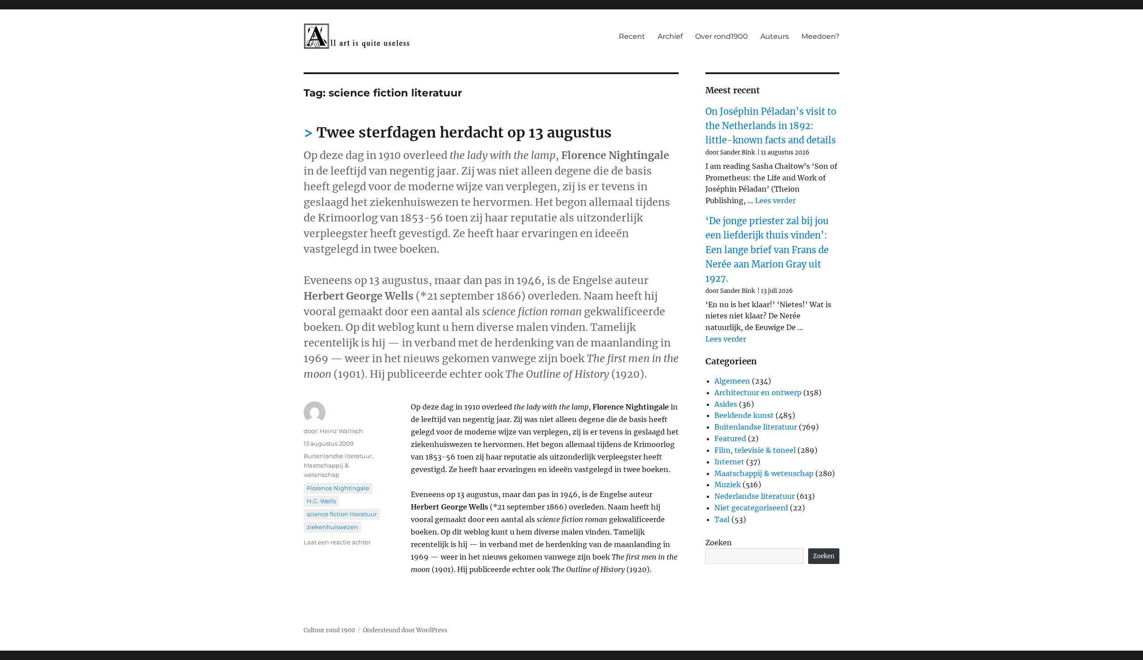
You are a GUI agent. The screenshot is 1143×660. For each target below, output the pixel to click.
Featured (730, 438)
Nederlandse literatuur (754, 496)
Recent (632, 36)
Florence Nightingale (338, 488)
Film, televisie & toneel (755, 450)
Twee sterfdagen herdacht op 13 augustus (464, 133)
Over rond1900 (721, 36)
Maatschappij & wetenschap (763, 473)
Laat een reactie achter (337, 542)
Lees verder (775, 200)
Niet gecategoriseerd (751, 507)
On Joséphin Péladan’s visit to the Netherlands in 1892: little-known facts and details (770, 126)
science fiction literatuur (342, 514)
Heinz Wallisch (341, 430)
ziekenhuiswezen (332, 527)
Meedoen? (820, 36)
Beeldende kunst (744, 415)
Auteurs (774, 36)
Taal (722, 519)
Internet (729, 461)
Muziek (727, 484)
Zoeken (718, 542)
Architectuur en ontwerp (757, 392)
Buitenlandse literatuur (338, 455)
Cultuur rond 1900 (329, 630)
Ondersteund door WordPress (405, 630)
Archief (670, 36)
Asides (725, 404)
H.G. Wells (321, 501)
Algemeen (732, 380)
